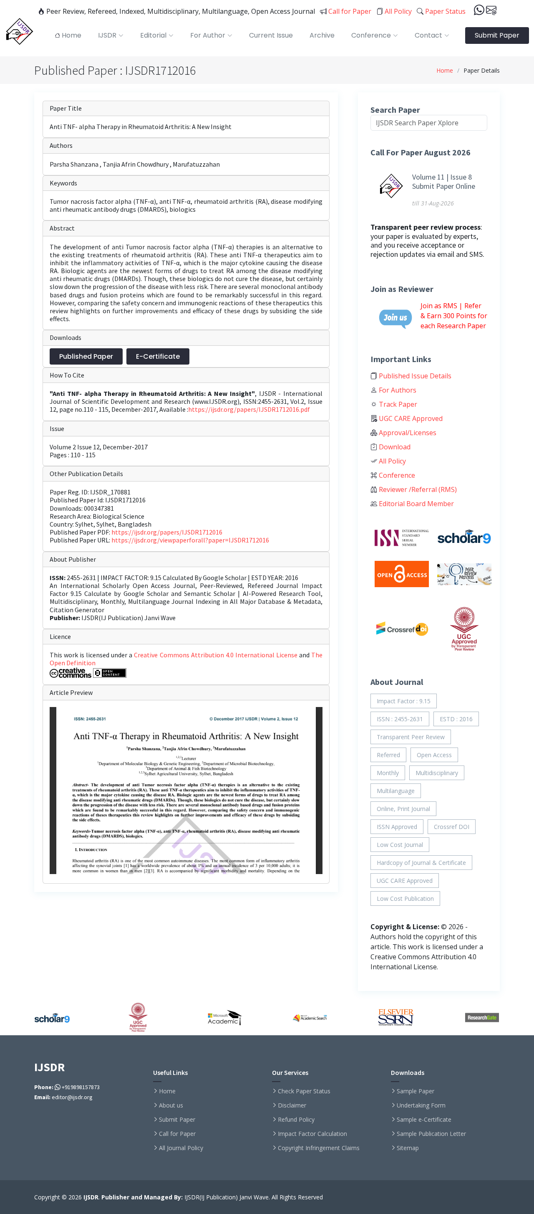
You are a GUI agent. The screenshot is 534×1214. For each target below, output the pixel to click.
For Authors (396, 390)
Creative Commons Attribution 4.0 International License (216, 655)
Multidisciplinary (437, 773)
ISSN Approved (397, 827)
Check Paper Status (304, 1091)
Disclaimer (292, 1105)
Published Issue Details (414, 375)
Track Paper (397, 404)
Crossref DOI (451, 827)
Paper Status (444, 11)
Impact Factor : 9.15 (404, 701)
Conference (396, 475)
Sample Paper (415, 1091)
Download (394, 446)
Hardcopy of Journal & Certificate (421, 863)
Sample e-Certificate (424, 1120)
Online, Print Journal (403, 809)
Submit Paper (497, 35)
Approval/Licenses (406, 432)
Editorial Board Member (415, 503)
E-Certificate (158, 356)
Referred (388, 755)
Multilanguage (396, 791)
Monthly (388, 773)
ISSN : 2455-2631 (400, 719)
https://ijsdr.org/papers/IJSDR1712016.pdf (249, 409)
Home (444, 70)
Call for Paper (349, 11)
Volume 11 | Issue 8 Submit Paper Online (443, 181)
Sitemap (408, 1148)
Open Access (434, 755)
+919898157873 (80, 1087)
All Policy (397, 11)
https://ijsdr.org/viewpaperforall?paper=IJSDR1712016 (190, 540)
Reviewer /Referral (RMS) (417, 489)
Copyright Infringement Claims (319, 1148)
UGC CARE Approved (410, 418)
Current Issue (271, 35)
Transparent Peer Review (411, 737)
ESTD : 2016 (456, 719)
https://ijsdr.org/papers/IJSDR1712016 (166, 532)
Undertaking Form (421, 1105)
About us (171, 1105)
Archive (322, 35)
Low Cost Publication (405, 898)
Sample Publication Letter (431, 1134)
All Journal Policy (181, 1148)
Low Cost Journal (400, 845)
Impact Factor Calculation (312, 1134)
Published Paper (86, 356)
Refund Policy (296, 1120)
